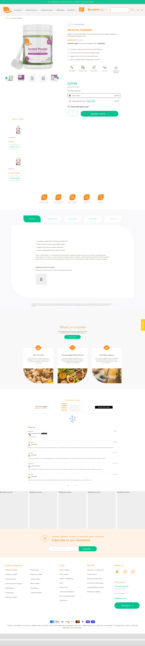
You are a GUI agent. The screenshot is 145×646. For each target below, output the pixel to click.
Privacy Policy (92, 574)
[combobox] (118, 10)
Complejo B (12, 137)
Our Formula (72, 337)
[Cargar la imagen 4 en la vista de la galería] (43, 78)
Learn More (70, 10)
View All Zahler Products (95, 587)
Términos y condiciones (95, 570)
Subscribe (87, 549)
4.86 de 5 (45, 406)
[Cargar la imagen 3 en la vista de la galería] (32, 78)
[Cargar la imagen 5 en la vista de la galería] (54, 78)
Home (7, 18)
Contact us (125, 605)
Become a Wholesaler (67, 596)
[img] (30, 431)
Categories (17, 10)
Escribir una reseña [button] (104, 407)
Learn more (101, 43)
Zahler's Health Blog (66, 579)
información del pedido (95, 583)
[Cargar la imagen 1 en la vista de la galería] (10, 78)
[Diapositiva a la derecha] (58, 78)
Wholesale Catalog (94, 592)
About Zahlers (64, 570)
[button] (142, 10)
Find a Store (64, 587)
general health (79, 24)
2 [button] (70, 485)
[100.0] (72, 419)
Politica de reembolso (94, 579)
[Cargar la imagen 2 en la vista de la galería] (21, 78)
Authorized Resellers (67, 592)
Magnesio (11, 169)
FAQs (61, 583)
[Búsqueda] (110, 10)
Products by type (46, 10)
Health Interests (31, 10)
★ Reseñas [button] (143, 325)
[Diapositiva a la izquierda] (6, 78)
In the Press (64, 600)
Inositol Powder (16, 18)
